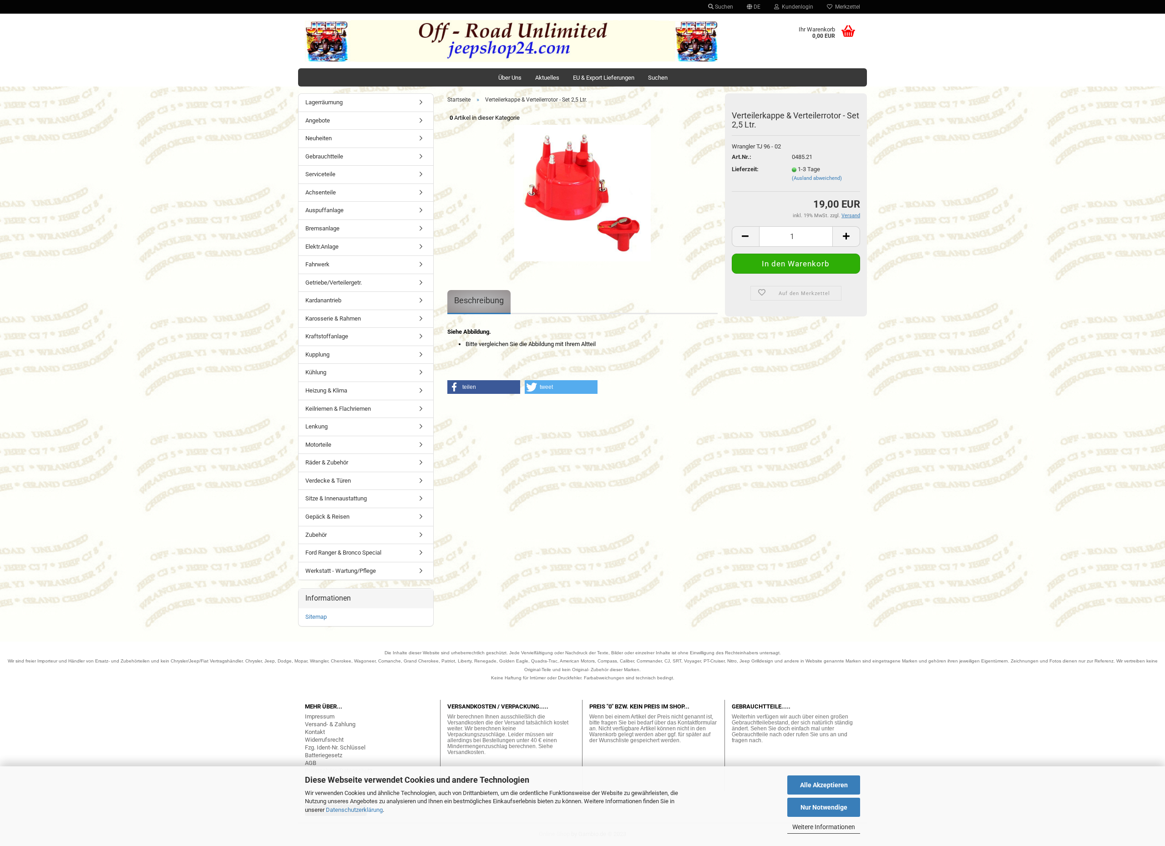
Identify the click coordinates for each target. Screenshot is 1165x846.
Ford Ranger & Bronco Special (343, 552)
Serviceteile (320, 174)
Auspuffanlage (324, 210)
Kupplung (317, 354)
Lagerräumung (324, 102)
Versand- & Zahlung (330, 724)
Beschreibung (479, 300)
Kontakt (315, 732)
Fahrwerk (317, 264)
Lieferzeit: (745, 169)
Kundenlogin (796, 7)
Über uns (510, 77)
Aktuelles (547, 77)
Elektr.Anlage (322, 246)
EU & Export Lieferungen (603, 77)
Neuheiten (318, 138)
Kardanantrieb (323, 300)
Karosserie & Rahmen (333, 318)
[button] (483, 387)
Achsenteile (320, 192)
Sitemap (316, 616)
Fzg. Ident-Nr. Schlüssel (335, 747)
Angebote (317, 120)
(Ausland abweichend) (817, 178)
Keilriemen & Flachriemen (338, 408)
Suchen (723, 7)
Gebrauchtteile (324, 156)
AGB (310, 763)
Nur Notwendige (823, 807)
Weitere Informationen (823, 827)
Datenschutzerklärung (354, 809)
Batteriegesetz (323, 755)
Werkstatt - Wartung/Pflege (340, 570)
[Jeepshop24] (511, 41)
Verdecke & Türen (328, 480)
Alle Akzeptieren (824, 785)
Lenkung (316, 426)
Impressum (319, 716)
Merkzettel (846, 7)
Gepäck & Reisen (327, 516)
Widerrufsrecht (324, 740)
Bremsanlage (322, 228)
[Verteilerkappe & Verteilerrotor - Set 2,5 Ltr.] (582, 192)
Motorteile (318, 444)
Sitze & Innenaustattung (336, 498)
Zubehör (316, 534)
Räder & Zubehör (326, 462)
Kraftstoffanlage (326, 336)
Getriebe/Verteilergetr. (333, 282)
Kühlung (315, 372)
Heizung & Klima (326, 390)
